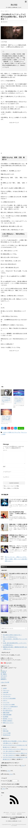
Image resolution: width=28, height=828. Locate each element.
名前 (4, 466)
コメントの (6, 733)
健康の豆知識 (6, 712)
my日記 (5, 688)
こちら (23, 765)
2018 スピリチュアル (14, 432)
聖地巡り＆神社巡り (7, 720)
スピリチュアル (6, 696)
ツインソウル (6, 702)
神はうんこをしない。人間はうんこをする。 (16, 557)
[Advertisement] (14, 137)
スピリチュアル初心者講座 (9, 698)
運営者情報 (19, 814)
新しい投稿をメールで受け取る (11, 488)
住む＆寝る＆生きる (7, 710)
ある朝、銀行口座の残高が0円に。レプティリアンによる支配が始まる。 (18, 607)
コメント (5, 450)
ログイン (5, 729)
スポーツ (5, 432)
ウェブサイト (6, 477)
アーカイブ (4, 781)
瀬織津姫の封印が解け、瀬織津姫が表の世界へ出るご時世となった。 (18, 618)
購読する (4, 566)
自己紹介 (13, 814)
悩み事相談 (5, 716)
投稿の (5, 731)
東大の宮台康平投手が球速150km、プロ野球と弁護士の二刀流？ (18, 513)
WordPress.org (6, 735)
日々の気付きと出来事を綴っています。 (14, 821)
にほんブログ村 (5, 682)
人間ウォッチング (7, 708)
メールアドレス (7, 471)
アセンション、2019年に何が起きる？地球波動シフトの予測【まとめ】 (18, 400)
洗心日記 (14, 5)
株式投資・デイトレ (7, 718)
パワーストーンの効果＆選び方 (10, 706)
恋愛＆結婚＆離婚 (7, 714)
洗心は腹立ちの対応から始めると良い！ (12, 635)
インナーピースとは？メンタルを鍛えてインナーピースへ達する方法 (18, 501)
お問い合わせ (6, 812)
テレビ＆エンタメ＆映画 (8, 704)
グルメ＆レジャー (7, 694)
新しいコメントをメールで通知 (11, 486)
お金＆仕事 (5, 692)
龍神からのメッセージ (8, 722)
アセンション (6, 690)
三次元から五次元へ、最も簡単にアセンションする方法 (18, 595)
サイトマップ (13, 812)
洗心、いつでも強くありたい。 (17, 584)
